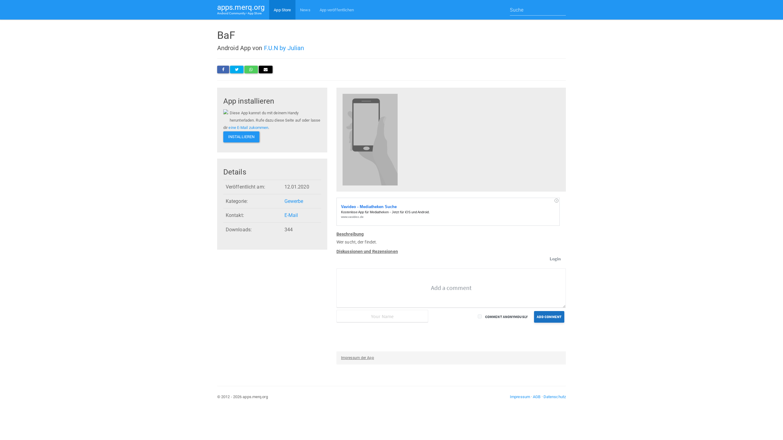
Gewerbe (293, 201)
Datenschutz (555, 396)
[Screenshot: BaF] (370, 139)
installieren (241, 136)
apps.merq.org (241, 9)
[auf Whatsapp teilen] (251, 69)
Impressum (520, 396)
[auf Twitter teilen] (236, 69)
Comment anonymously (506, 316)
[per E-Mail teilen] (266, 69)
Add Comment (549, 316)
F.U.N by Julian (284, 48)
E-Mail (291, 215)
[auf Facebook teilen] (223, 69)
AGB (536, 396)
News (305, 10)
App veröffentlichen (337, 10)
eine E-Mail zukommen (248, 127)
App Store (282, 10)
